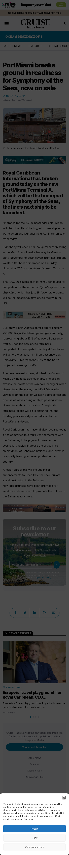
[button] (64, 797)
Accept (34, 828)
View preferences (34, 847)
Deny (35, 837)
